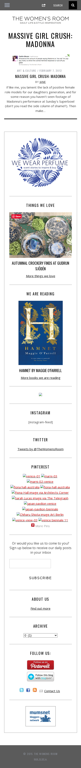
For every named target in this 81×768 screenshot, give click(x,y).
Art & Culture (26, 70)
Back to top (39, 759)
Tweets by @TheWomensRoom (40, 449)
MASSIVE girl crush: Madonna (40, 76)
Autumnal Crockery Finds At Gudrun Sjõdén (40, 265)
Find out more (40, 608)
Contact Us (52, 691)
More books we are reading (40, 378)
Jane (43, 82)
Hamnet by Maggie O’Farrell (40, 370)
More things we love (40, 276)
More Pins (42, 526)
